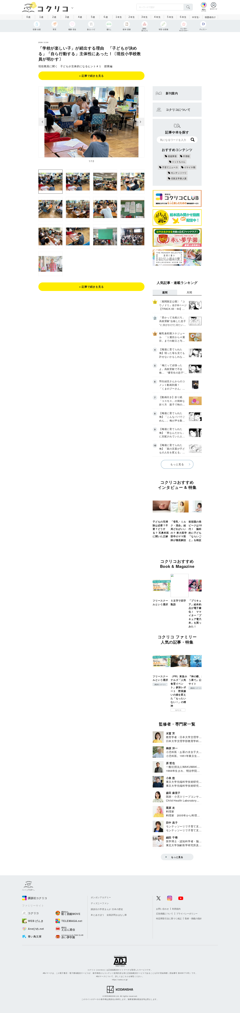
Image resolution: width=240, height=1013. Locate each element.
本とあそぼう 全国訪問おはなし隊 (109, 914)
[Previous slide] (42, 122)
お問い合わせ (162, 908)
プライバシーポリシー (187, 913)
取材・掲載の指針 (193, 918)
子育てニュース (170, 167)
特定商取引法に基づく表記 (169, 918)
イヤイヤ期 (189, 167)
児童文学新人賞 (179, 178)
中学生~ (196, 17)
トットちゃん (179, 161)
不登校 (186, 156)
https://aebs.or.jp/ (120, 979)
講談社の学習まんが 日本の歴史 (107, 909)
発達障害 (172, 156)
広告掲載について (164, 913)
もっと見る (177, 464)
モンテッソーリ (179, 172)
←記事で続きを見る (91, 76)
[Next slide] (140, 122)
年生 (119, 17)
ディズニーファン (100, 903)
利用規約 (176, 908)
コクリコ (178, 710)
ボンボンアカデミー (101, 897)
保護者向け (210, 17)
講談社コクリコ (160, 684)
